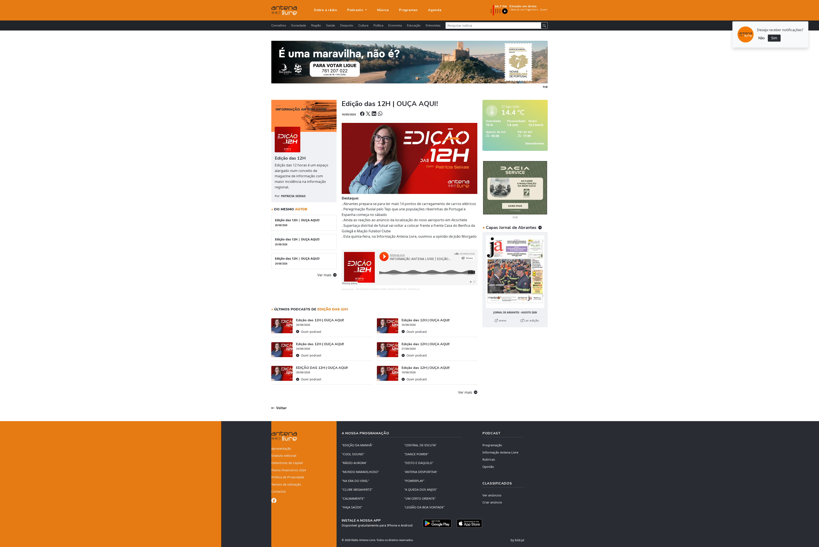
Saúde (330, 25)
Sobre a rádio (325, 10)
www (502, 320)
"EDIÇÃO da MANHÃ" (357, 445)
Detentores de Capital (287, 463)
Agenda (434, 10)
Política (378, 25)
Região (316, 25)
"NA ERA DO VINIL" (355, 481)
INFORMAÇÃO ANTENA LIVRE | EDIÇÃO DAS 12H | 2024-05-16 (388, 289)
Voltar (281, 408)
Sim (774, 38)
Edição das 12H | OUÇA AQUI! (297, 222)
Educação (414, 25)
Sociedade (298, 25)
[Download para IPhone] (469, 523)
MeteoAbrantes (534, 143)
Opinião (488, 467)
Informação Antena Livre (500, 452)
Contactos (278, 491)
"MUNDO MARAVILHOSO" (360, 472)
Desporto (346, 25)
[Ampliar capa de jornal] (515, 271)
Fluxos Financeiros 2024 (288, 470)
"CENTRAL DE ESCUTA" (420, 445)
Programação (492, 445)
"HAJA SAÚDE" (352, 507)
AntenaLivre (348, 289)
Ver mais (324, 275)
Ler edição (531, 320)
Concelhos (278, 25)
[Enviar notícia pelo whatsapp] (379, 114)
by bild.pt (517, 540)
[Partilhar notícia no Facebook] (362, 114)
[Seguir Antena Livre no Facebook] (273, 501)
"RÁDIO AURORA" (354, 463)
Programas (408, 10)
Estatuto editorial (283, 456)
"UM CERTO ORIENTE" (420, 498)
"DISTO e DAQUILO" (418, 463)
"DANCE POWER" (416, 454)
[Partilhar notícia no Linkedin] (374, 114)
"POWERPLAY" (414, 481)
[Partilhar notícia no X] (368, 114)
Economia (395, 25)
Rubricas (488, 459)
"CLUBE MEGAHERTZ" (357, 489)
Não (761, 38)
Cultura (363, 25)
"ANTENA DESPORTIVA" (420, 472)
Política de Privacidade (287, 477)
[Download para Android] (437, 523)
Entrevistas (433, 25)
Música (383, 10)
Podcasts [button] (355, 10)
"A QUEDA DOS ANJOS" (420, 489)
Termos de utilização (286, 484)
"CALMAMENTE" (353, 498)
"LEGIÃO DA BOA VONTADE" (424, 507)
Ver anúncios (491, 495)
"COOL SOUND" (353, 454)
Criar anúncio (492, 502)
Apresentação (281, 449)
